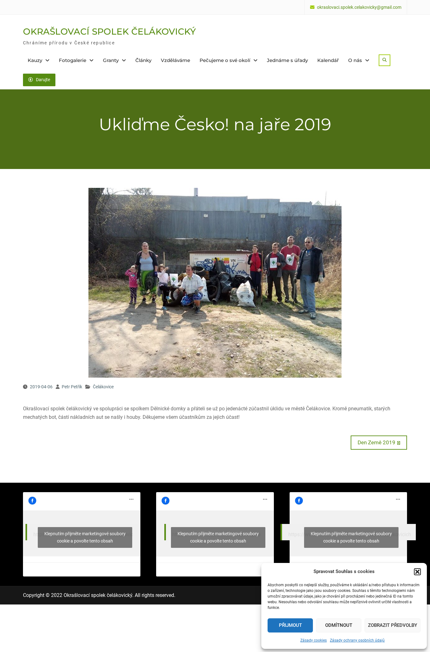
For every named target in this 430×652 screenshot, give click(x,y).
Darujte (43, 79)
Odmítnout (338, 625)
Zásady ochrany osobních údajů (357, 640)
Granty (111, 60)
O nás (355, 60)
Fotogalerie (72, 60)
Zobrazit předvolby (392, 625)
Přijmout (290, 625)
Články (143, 60)
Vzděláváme (175, 60)
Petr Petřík (72, 386)
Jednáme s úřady (287, 60)
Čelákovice (103, 386)
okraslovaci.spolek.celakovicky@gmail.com (359, 7)
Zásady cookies (313, 640)
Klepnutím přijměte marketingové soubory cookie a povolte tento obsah (85, 537)
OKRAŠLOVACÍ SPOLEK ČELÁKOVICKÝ (109, 31)
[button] (417, 572)
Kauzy (35, 60)
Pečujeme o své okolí (225, 60)
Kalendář (328, 60)
